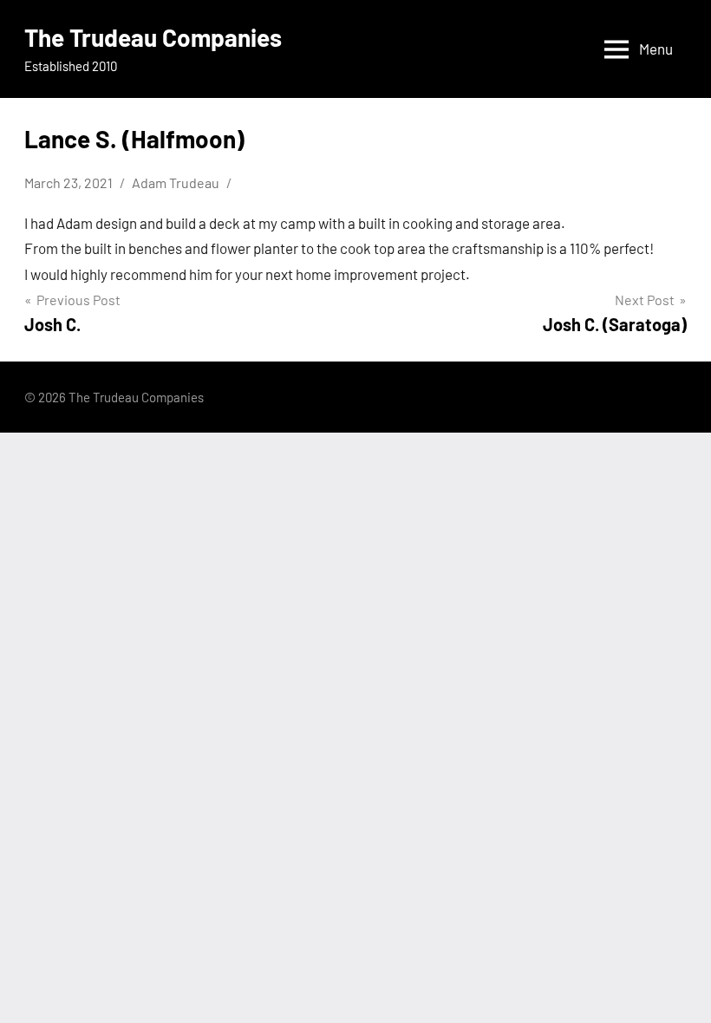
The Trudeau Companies (153, 37)
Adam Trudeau (175, 182)
